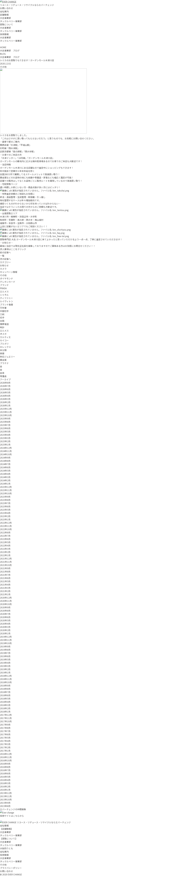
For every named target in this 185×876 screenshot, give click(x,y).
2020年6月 (5, 617)
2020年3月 (5, 627)
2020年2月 (5, 630)
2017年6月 (5, 734)
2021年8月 (5, 571)
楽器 (2, 353)
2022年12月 (6, 522)
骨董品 (3, 376)
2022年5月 (5, 542)
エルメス (4, 291)
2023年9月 (5, 496)
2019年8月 (5, 649)
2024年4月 (5, 473)
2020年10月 (6, 604)
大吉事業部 (5, 18)
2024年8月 (5, 460)
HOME (3, 47)
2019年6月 (5, 656)
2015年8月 (5, 806)
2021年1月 (5, 594)
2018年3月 (5, 705)
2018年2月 (5, 708)
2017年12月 (6, 714)
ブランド (4, 285)
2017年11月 (6, 718)
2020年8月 (5, 610)
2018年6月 (5, 695)
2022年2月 (5, 552)
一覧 (2, 255)
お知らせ (4, 265)
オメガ (3, 333)
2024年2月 (5, 480)
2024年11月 (6, 451)
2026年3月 (5, 399)
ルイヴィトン (6, 301)
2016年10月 (6, 760)
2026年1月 (5, 405)
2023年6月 (5, 506)
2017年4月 (5, 740)
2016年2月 (5, 786)
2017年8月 (5, 727)
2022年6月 (5, 539)
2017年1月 (5, 750)
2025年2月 (5, 441)
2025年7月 (5, 425)
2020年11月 (6, 600)
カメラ (3, 268)
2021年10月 (6, 565)
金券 (2, 372)
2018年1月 (5, 711)
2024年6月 (5, 467)
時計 (2, 327)
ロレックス (5, 346)
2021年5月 (5, 581)
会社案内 (4, 11)
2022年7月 (5, 535)
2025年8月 (5, 421)
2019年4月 (5, 662)
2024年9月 (5, 457)
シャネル (4, 294)
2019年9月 (5, 646)
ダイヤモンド (6, 278)
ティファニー (6, 298)
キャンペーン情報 (8, 272)
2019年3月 (5, 666)
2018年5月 (5, 698)
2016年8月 (5, 767)
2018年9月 (5, 685)
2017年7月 (5, 731)
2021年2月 (5, 591)
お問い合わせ (6, 8)
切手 (2, 317)
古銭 (2, 320)
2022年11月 (6, 526)
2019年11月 (6, 640)
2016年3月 (5, 783)
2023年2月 (5, 516)
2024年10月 (6, 454)
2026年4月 (5, 395)
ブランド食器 (6, 304)
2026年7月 (5, 386)
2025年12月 (6, 408)
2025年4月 (5, 434)
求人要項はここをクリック (13, 249)
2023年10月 (6, 493)
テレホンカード (7, 281)
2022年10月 (6, 529)
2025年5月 (5, 431)
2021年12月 (6, 558)
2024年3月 (5, 477)
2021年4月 (5, 584)
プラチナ (4, 363)
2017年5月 (5, 737)
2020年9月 (5, 607)
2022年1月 (5, 555)
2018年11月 (6, 679)
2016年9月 (5, 763)
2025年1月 (5, 444)
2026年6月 (5, 389)
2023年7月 (5, 503)
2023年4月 (5, 513)
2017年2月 (5, 747)
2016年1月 (5, 789)
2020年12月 (6, 597)
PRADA (3, 288)
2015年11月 (6, 796)
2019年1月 (5, 672)
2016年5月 (5, 776)
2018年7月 (5, 692)
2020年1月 (5, 633)
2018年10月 (6, 682)
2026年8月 (5, 382)
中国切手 (4, 311)
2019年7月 (5, 653)
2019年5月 (5, 659)
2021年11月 (6, 561)
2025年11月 (6, 412)
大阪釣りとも (6, 848)
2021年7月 (5, 574)
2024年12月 (6, 447)
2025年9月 (5, 418)
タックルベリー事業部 (11, 21)
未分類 (3, 350)
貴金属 (3, 359)
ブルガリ (4, 343)
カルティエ (5, 337)
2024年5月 (5, 470)
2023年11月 (6, 490)
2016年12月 (6, 754)
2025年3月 (5, 438)
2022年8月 (5, 532)
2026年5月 (5, 392)
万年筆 (3, 307)
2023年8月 (5, 500)
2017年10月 (6, 721)
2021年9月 (5, 568)
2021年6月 (5, 578)
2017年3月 (5, 744)
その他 (3, 66)
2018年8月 (5, 688)
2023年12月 (6, 486)
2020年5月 (5, 620)
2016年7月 (5, 770)
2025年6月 (5, 428)
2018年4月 (5, 701)
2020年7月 (5, 613)
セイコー (4, 340)
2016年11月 (6, 757)
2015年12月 (6, 793)
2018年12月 (6, 675)
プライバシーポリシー (11, 867)
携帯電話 (4, 324)
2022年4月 (5, 545)
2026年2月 (5, 402)
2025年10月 (6, 415)
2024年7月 (5, 464)
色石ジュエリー (7, 356)
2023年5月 (5, 509)
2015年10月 (6, 799)
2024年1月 (5, 483)
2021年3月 (5, 587)
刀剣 (2, 314)
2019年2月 (5, 669)
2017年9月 (5, 724)
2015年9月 (5, 802)
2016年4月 (5, 780)
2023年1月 (5, 519)
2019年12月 (6, 636)
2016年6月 (5, 773)
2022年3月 (5, 548)
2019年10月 (6, 643)
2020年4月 (5, 623)
